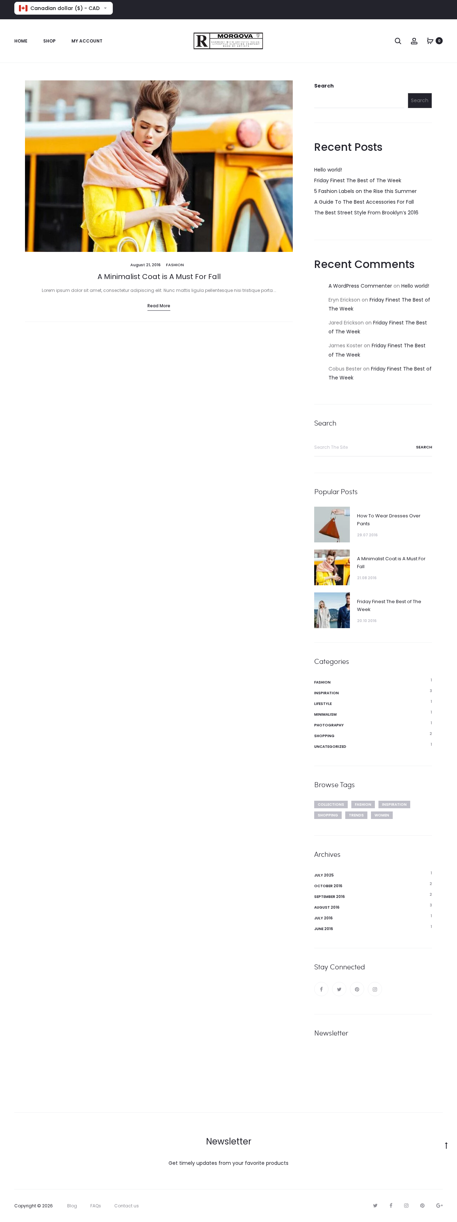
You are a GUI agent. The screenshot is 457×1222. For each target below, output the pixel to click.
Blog (72, 1206)
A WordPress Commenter (360, 285)
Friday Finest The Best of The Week (357, 180)
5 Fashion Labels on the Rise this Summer (365, 191)
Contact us (126, 1206)
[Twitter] (339, 989)
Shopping (324, 736)
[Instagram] (375, 989)
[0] (430, 40)
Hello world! (328, 169)
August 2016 (327, 907)
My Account (86, 41)
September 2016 (329, 896)
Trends (356, 815)
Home (20, 41)
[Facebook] (321, 989)
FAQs (95, 1206)
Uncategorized (330, 746)
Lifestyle (323, 703)
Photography (329, 725)
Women (382, 815)
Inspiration (326, 693)
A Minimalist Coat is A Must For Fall (159, 277)
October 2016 (328, 886)
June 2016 (323, 929)
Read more (158, 306)
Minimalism (325, 714)
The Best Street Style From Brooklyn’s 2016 (366, 212)
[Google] (439, 1205)
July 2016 (323, 918)
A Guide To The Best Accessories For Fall (364, 201)
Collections (331, 804)
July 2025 (324, 875)
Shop (49, 41)
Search (324, 85)
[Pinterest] (357, 989)
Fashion (175, 265)
